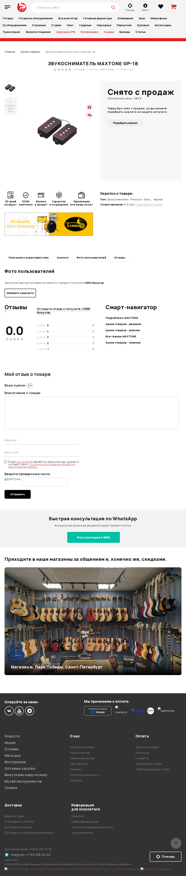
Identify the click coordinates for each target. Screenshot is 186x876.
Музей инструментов (23, 781)
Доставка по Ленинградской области (29, 832)
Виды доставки (14, 816)
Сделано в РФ (65, 32)
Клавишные (125, 18)
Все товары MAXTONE (121, 336)
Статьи (140, 32)
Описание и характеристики (29, 257)
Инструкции (15, 762)
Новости (12, 736)
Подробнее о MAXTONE (122, 318)
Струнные (39, 25)
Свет (70, 25)
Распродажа (89, 32)
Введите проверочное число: (28, 474)
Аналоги (63, 257)
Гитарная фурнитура (97, 18)
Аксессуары (163, 25)
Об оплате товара (147, 747)
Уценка (109, 32)
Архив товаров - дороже (123, 330)
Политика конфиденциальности (92, 827)
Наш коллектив (79, 752)
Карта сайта (11, 860)
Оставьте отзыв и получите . (63, 310)
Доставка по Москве (18, 827)
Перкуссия (124, 25)
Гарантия (77, 816)
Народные (104, 25)
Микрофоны (158, 18)
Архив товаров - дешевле (123, 324)
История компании (82, 747)
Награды (75, 769)
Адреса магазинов (82, 758)
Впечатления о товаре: (23, 393)
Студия (56, 25)
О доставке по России (19, 821)
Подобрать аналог (125, 123)
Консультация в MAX (93, 537)
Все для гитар (68, 18)
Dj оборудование (15, 25)
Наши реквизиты (82, 832)
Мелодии (13, 755)
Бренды (124, 32)
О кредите (142, 758)
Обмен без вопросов (85, 821)
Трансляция (11, 32)
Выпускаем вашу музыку (26, 775)
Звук (142, 18)
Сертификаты (79, 764)
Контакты (76, 780)
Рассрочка (143, 752)
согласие (23, 461)
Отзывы (119, 257)
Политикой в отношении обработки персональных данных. (41, 466)
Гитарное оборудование (36, 18)
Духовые (143, 25)
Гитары (8, 18)
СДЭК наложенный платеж (153, 769)
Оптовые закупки (20, 768)
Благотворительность (84, 775)
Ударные (85, 25)
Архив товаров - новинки (123, 342)
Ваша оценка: (15, 385)
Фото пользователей (91, 257)
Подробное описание (149, 204)
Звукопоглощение (38, 32)
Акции (10, 742)
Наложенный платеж (149, 764)
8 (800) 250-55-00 (41, 849)
